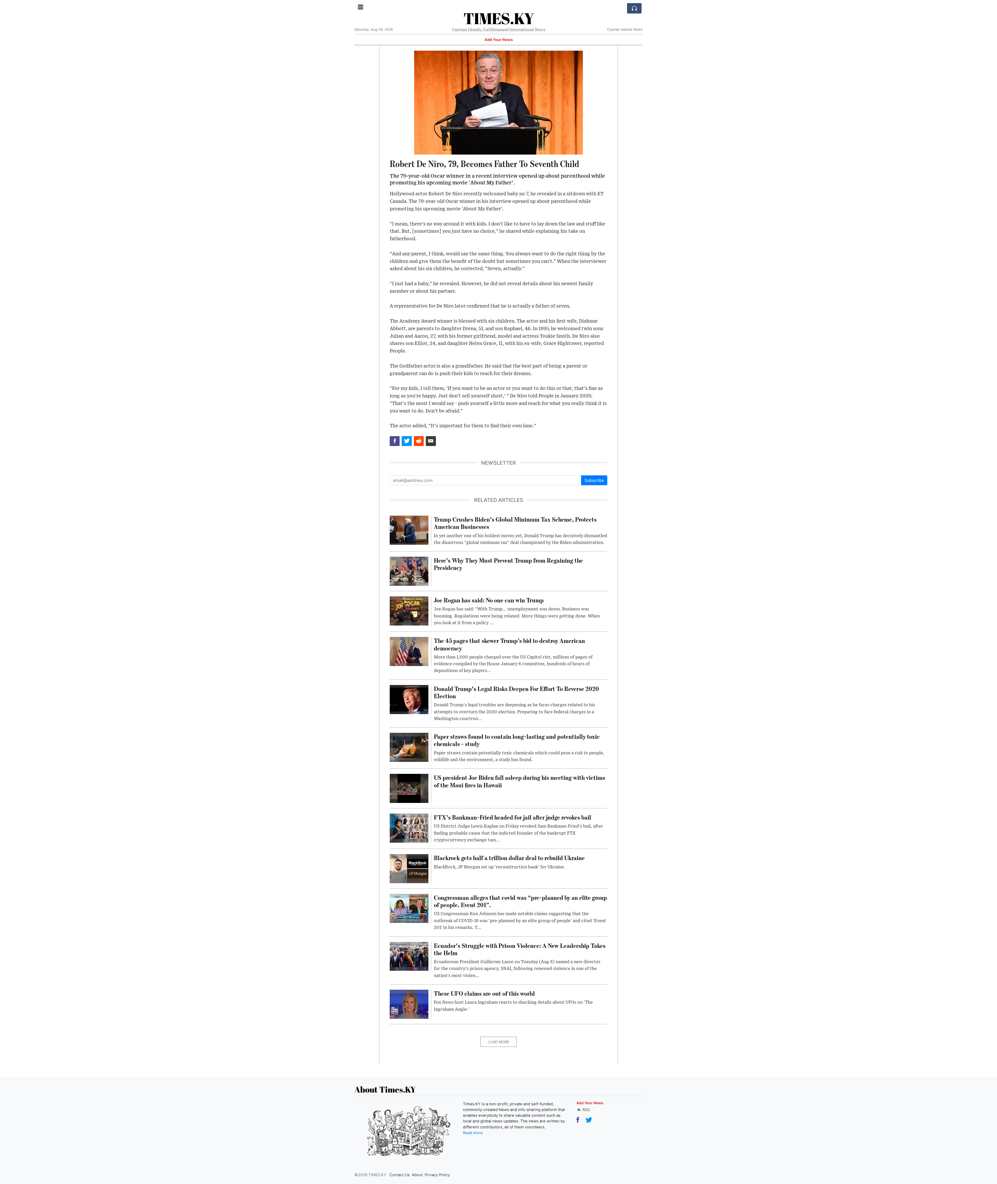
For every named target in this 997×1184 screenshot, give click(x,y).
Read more (473, 1132)
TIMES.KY (498, 18)
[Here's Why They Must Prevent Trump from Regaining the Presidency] (409, 571)
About (417, 1175)
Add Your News (498, 39)
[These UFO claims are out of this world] (409, 1003)
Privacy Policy (437, 1175)
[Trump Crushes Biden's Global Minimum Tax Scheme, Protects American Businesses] (409, 530)
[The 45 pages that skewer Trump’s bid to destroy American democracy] (409, 651)
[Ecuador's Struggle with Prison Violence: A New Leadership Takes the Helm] (409, 956)
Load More (498, 1042)
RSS (586, 1109)
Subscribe (594, 480)
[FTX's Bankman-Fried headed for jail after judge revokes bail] (409, 827)
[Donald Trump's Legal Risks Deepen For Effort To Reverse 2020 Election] (409, 699)
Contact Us (399, 1175)
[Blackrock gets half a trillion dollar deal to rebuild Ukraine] (409, 868)
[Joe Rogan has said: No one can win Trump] (409, 610)
